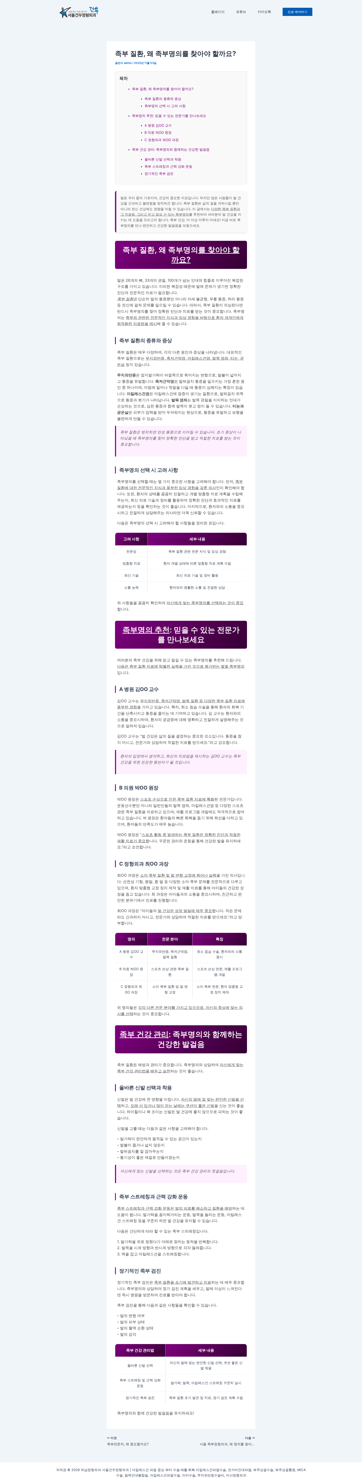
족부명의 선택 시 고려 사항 (165, 106)
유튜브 (241, 12)
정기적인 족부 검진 (159, 173)
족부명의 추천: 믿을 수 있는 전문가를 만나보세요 (169, 116)
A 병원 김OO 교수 (158, 125)
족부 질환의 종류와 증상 (163, 99)
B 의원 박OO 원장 (158, 132)
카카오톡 (264, 12)
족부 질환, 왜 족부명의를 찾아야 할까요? (162, 89)
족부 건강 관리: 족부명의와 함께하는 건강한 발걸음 (170, 149)
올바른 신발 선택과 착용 (163, 159)
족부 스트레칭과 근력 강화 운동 (168, 166)
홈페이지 (218, 12)
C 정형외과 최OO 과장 (162, 140)
